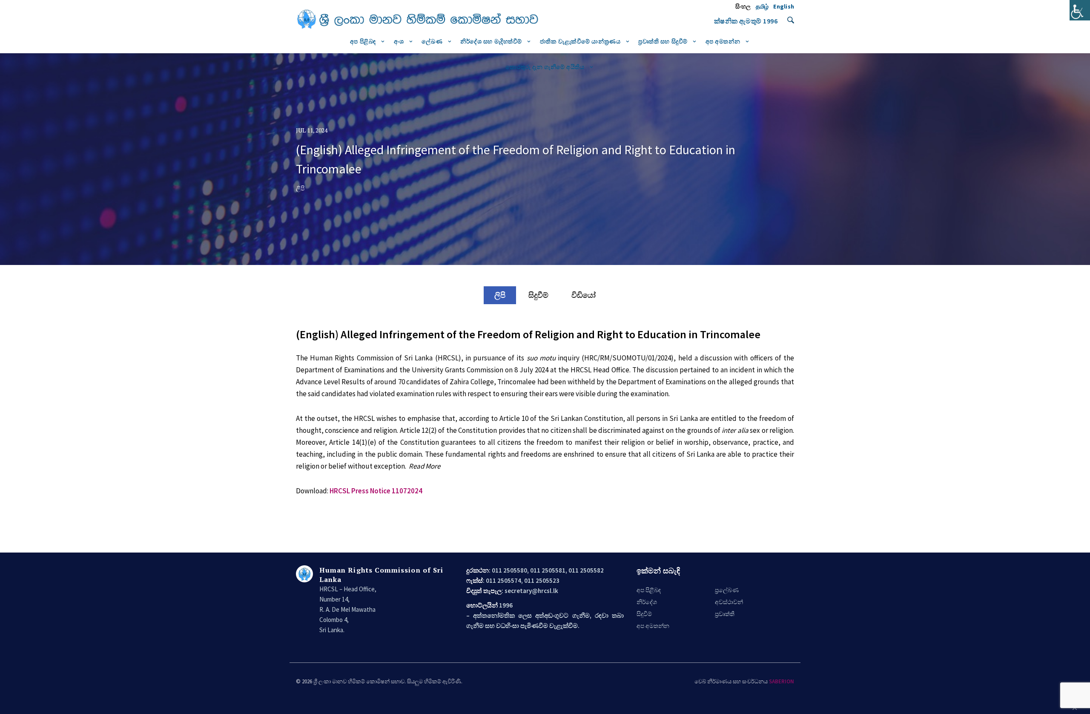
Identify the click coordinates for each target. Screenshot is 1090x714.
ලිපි (499, 295)
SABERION (781, 681)
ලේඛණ (432, 41)
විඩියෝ (583, 295)
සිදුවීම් (538, 295)
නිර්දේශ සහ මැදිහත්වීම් (491, 41)
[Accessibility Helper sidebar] (1080, 10)
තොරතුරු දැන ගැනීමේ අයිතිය (544, 67)
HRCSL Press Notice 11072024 (376, 490)
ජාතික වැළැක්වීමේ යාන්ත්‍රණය (580, 41)
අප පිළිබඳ (363, 41)
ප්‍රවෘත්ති (724, 614)
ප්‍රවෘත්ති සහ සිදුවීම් (663, 41)
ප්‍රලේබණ (727, 590)
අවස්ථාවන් (729, 602)
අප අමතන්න (723, 41)
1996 (770, 21)
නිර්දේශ (647, 602)
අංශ (399, 41)
